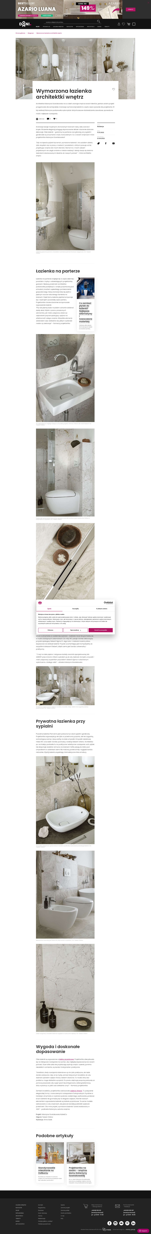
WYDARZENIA (80, 26)
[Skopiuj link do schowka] (98, 143)
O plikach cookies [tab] (101, 608)
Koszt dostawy (42, 1213)
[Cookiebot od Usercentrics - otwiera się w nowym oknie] (105, 603)
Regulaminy (41, 1208)
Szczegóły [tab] (75, 608)
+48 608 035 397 (128, 1210)
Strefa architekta (66, 1213)
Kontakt (40, 1205)
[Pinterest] (127, 1225)
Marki (18, 1221)
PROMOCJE (46, 26)
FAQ (62, 1218)
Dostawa (41, 1210)
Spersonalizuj (74, 630)
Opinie (63, 1205)
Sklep (17, 1210)
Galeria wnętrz (21, 1205)
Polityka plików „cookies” (45, 1221)
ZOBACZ (130, 9)
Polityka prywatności (44, 1224)
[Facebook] (109, 1225)
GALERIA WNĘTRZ (58, 26)
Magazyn (19, 1208)
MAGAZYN (70, 26)
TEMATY (106, 26)
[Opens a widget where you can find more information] (143, 1231)
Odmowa (50, 630)
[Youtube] (121, 1225)
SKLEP (37, 26)
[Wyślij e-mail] (113, 143)
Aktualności (20, 1224)
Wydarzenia (20, 1213)
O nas (62, 1216)
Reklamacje (41, 1218)
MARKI (99, 26)
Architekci (19, 1216)
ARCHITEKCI (90, 26)
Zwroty (40, 1216)
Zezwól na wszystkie (100, 630)
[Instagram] (115, 1225)
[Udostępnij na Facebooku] (106, 143)
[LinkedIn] (133, 1225)
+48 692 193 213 (96, 1210)
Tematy (18, 1218)
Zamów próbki (65, 1210)
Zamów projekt (65, 1208)
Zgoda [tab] (49, 608)
